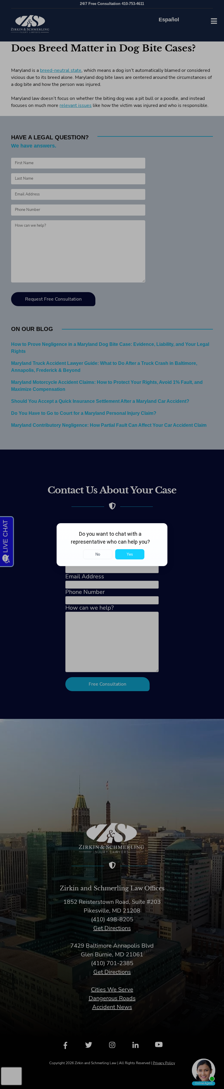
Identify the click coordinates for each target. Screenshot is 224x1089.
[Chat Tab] (112, 544)
